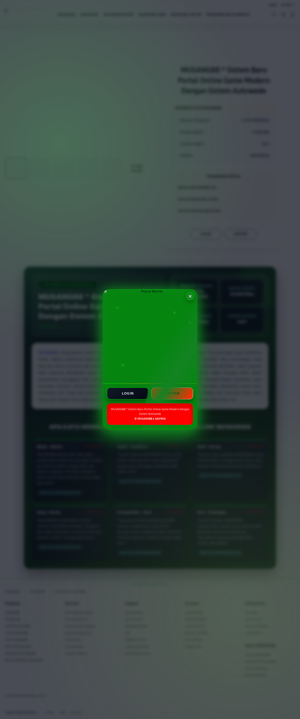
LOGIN (128, 393)
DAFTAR (172, 393)
